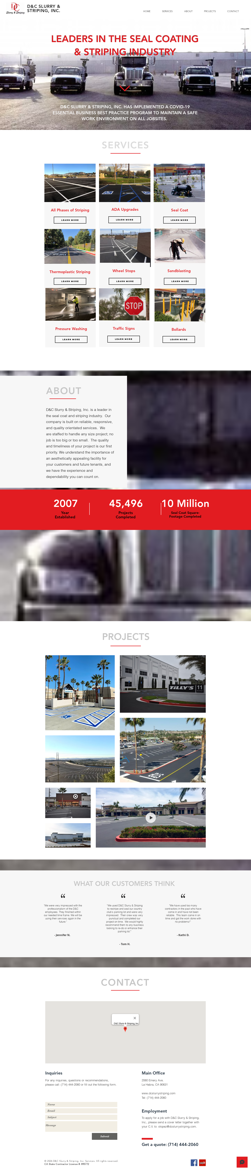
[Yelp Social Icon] (202, 1162)
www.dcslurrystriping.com (158, 1093)
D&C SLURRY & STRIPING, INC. (43, 8)
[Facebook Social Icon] (194, 1162)
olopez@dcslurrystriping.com (177, 1126)
